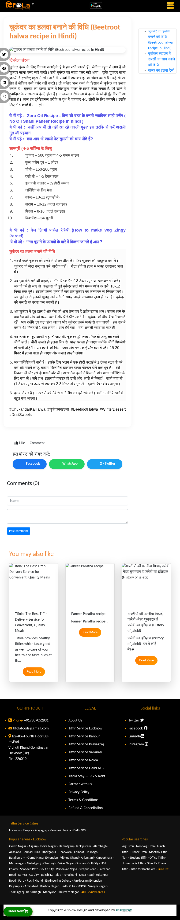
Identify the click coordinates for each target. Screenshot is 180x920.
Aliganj (33, 846)
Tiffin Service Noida (83, 760)
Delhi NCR (79, 830)
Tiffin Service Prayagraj (86, 744)
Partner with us (80, 784)
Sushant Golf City (87, 863)
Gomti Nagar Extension (42, 857)
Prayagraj (41, 830)
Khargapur (49, 852)
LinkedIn (134, 736)
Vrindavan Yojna (66, 869)
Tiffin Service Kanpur (84, 736)
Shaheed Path (29, 869)
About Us (75, 720)
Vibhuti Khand (69, 857)
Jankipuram (83, 846)
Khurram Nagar (69, 892)
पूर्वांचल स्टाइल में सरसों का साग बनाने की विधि (161, 52)
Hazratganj (66, 846)
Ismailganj (70, 874)
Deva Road (86, 874)
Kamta (22, 874)
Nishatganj (34, 863)
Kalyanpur (15, 886)
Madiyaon (49, 892)
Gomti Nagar (17, 846)
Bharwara (65, 852)
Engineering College (58, 880)
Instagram (136, 744)
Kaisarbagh (33, 892)
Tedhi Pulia (68, 886)
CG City (34, 874)
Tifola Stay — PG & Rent (86, 776)
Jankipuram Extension (88, 880)
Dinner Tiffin (139, 852)
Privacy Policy (78, 792)
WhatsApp (70, 464)
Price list (163, 869)
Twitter (134, 720)
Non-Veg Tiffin (145, 846)
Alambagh (100, 846)
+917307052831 (36, 720)
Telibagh (92, 852)
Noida (67, 830)
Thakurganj (16, 892)
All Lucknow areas (93, 892)
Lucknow (15, 830)
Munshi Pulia (31, 852)
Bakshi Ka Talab (51, 874)
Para (21, 880)
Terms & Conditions (83, 800)
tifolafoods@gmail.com (31, 728)
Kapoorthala (104, 857)
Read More (33, 671)
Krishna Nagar (49, 886)
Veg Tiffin (128, 846)
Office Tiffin (157, 857)
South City (47, 869)
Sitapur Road (87, 869)
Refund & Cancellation (85, 808)
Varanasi (55, 830)
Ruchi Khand (35, 880)
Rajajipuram (17, 857)
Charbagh (49, 863)
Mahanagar (17, 863)
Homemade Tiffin (133, 863)
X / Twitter (107, 464)
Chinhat (79, 852)
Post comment (18, 531)
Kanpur (27, 830)
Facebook (33, 464)
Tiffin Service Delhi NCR (86, 768)
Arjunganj (87, 857)
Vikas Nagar (66, 863)
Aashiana (15, 852)
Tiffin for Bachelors (143, 869)
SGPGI (82, 886)
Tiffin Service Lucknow (85, 728)
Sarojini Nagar (97, 886)
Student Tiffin (138, 857)
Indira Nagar (48, 846)
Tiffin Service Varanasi (85, 752)
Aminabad (31, 886)
